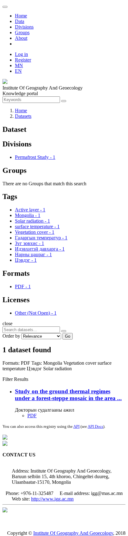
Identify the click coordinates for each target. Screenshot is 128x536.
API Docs (95, 426)
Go (67, 336)
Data (19, 21)
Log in (21, 54)
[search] (63, 331)
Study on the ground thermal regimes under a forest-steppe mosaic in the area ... (68, 394)
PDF (32, 415)
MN (19, 65)
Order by (11, 336)
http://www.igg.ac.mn (52, 498)
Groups (22, 32)
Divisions (24, 27)
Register (23, 59)
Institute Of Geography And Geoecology (73, 533)
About (21, 38)
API (76, 426)
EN (18, 71)
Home (21, 15)
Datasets (23, 116)
